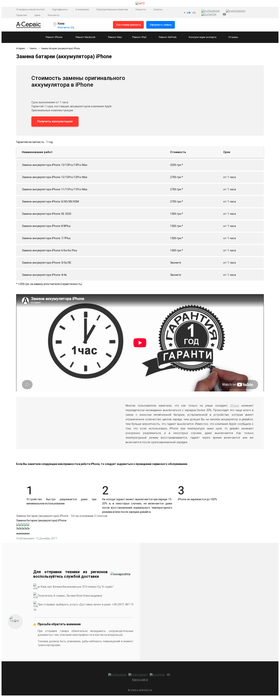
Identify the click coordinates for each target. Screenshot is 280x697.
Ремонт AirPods (168, 37)
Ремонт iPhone (54, 37)
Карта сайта (140, 679)
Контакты (53, 15)
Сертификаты (60, 9)
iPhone (234, 405)
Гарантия (21, 15)
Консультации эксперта (202, 37)
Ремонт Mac (115, 37)
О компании (82, 9)
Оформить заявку (160, 24)
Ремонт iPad (139, 37)
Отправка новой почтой (30, 9)
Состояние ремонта (128, 24)
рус (188, 12)
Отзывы (233, 37)
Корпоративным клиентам (112, 9)
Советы (157, 9)
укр (194, 12)
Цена (37, 15)
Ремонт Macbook (85, 37)
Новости (140, 9)
